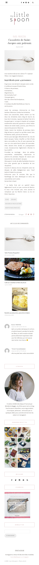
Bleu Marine (16, 324)
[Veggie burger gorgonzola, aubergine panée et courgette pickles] (24, 436)
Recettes (22, 36)
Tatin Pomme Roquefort (12, 253)
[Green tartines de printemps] (24, 457)
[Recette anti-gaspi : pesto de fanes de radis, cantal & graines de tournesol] (10, 467)
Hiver (7, 199)
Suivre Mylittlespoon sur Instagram (19, 557)
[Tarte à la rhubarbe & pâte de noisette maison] (10, 457)
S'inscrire (10, 535)
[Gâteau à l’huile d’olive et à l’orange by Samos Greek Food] (10, 436)
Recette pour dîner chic (12, 207)
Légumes (13, 199)
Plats (15, 36)
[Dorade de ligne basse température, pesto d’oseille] (10, 447)
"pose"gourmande (19, 349)
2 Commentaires (9, 214)
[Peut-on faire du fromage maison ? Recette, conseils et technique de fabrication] (24, 447)
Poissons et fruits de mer (13, 203)
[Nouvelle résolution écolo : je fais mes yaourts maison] (24, 467)
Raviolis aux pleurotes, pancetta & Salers (17, 313)
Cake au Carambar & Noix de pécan (15, 282)
